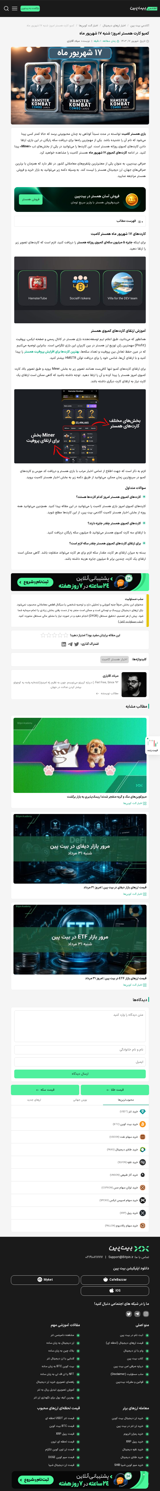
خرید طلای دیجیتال (132, 1457)
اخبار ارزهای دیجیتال (114, 26)
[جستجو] (6, 9)
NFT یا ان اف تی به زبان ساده (57, 1374)
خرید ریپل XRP (134, 1442)
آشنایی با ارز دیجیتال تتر (60, 1359)
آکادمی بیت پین (139, 26)
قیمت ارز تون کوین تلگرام (59, 1449)
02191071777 (94, 1257)
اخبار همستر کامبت (114, 659)
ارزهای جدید (34, 1100)
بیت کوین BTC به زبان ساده (58, 1366)
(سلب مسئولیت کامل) (130, 622)
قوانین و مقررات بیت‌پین (129, 1382)
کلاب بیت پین (135, 1359)
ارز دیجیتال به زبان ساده (60, 1343)
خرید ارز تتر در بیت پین (129, 1426)
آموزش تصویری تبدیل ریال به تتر (55, 1390)
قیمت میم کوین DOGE (61, 1457)
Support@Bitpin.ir (120, 1257)
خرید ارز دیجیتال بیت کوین (127, 1418)
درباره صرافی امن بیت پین (128, 1366)
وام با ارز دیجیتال (133, 1351)
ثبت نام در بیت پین (131, 1335)
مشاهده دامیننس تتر (62, 1335)
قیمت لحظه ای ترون (62, 1442)
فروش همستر (30, 199)
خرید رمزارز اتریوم (133, 1434)
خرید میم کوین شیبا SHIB (128, 1465)
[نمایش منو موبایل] (14, 9)
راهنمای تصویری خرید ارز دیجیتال (55, 1382)
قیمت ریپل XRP (65, 1434)
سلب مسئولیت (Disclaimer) (127, 1374)
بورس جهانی (80, 1100)
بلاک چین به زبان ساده (61, 1351)
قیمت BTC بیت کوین (61, 1426)
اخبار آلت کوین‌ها (88, 26)
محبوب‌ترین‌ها (126, 1100)
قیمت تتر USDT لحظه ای (59, 1418)
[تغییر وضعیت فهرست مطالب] (79, 221)
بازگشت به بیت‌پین (30, 8)
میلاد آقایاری (73, 41)
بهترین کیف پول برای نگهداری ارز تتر (54, 1398)
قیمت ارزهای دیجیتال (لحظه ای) (124, 1343)
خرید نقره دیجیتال (132, 1449)
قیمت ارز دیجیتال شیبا (61, 1465)
